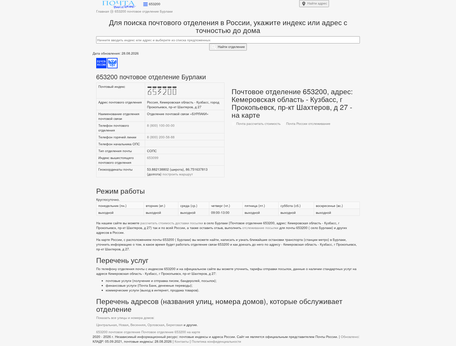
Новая (123, 324)
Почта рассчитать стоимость (257, 123)
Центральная (106, 324)
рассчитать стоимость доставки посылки (171, 222)
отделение (231, 46)
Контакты (182, 341)
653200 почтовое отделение (118, 331)
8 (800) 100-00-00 (161, 125)
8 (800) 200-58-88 (161, 137)
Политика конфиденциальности (216, 341)
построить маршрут (177, 174)
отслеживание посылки (260, 227)
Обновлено (349, 336)
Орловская (155, 324)
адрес (317, 3)
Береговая (174, 324)
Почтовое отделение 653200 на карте (170, 331)
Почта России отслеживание (307, 123)
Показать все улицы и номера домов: (125, 317)
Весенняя (138, 324)
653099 (152, 157)
